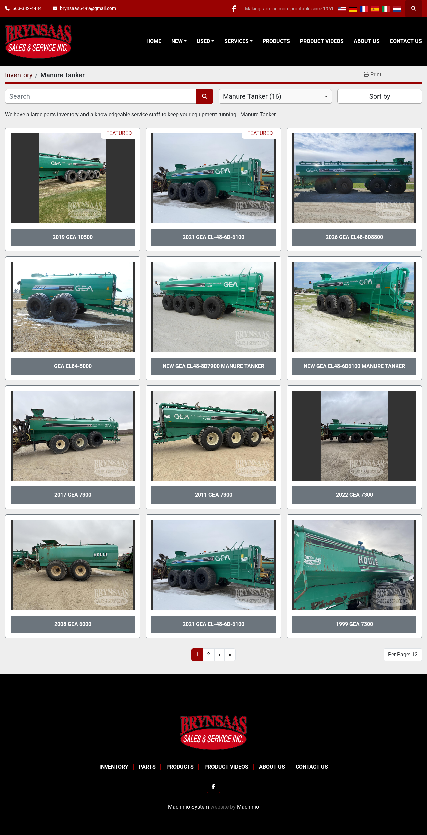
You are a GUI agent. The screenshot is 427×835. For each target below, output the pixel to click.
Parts (147, 767)
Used (203, 41)
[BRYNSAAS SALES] (213, 732)
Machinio (248, 807)
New (177, 41)
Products (276, 41)
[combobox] (275, 96)
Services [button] (236, 41)
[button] (179, 41)
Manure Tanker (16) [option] (252, 96)
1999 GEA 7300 (354, 624)
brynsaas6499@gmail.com (88, 8)
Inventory (113, 767)
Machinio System (188, 807)
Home (153, 41)
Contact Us (406, 41)
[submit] (205, 96)
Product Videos (322, 41)
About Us (367, 41)
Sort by (379, 96)
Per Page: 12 (403, 654)
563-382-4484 (27, 8)
